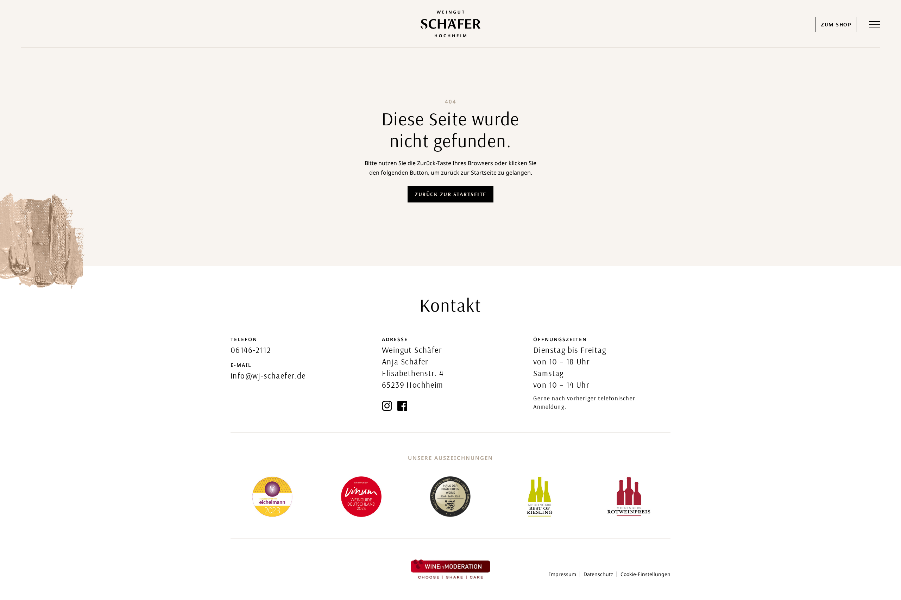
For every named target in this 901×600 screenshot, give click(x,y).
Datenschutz (598, 574)
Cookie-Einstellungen (645, 574)
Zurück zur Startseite (450, 194)
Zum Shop (836, 24)
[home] (450, 24)
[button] (874, 24)
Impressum (562, 574)
